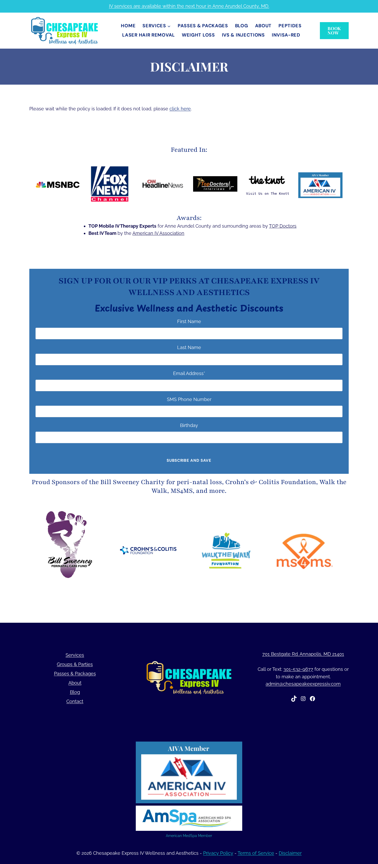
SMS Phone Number (189, 399)
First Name (189, 321)
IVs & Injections (243, 35)
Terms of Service (256, 853)
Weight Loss (198, 35)
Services (75, 655)
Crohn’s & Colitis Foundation (270, 482)
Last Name (189, 347)
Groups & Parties (75, 664)
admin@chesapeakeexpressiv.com (303, 684)
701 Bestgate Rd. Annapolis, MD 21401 (303, 654)
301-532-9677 (298, 669)
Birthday (189, 425)
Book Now (334, 30)
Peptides (290, 26)
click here (180, 108)
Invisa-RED (286, 35)
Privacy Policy (218, 853)
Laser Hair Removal (148, 35)
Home (128, 26)
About (263, 26)
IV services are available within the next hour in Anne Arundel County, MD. (189, 6)
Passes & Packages (203, 26)
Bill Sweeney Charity (132, 482)
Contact (74, 701)
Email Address (189, 373)
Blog (241, 26)
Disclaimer (290, 853)
